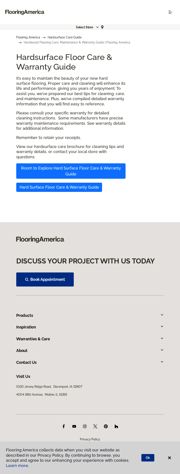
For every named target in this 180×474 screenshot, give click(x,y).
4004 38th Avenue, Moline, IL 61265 (41, 394)
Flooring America (28, 37)
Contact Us (26, 362)
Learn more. (17, 465)
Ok (148, 458)
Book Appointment (47, 279)
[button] (87, 27)
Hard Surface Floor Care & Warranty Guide (59, 187)
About (21, 350)
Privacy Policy (90, 439)
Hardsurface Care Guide (65, 37)
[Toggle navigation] (170, 12)
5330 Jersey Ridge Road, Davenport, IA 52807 (49, 386)
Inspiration (26, 327)
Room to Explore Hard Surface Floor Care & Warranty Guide (71, 171)
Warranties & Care (33, 339)
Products (24, 315)
